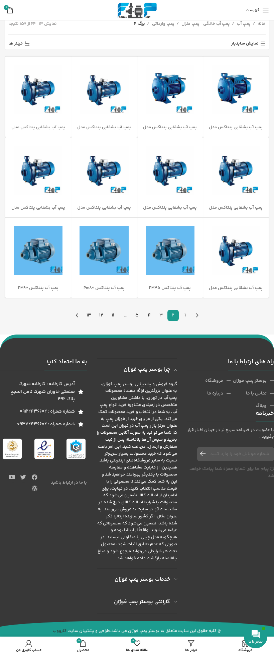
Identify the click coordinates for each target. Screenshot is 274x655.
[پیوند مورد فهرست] (252, 380)
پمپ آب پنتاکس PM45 (170, 288)
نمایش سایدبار (245, 44)
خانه (261, 23)
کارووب (59, 631)
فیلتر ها (15, 44)
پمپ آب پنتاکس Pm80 (104, 288)
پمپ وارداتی (162, 23)
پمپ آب (243, 23)
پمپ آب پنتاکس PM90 (38, 288)
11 (113, 315)
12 (101, 315)
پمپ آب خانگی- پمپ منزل (205, 23)
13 (89, 315)
